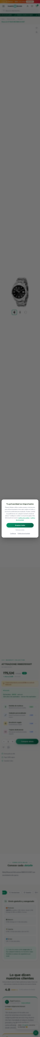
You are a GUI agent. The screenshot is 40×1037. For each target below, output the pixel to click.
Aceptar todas (20, 525)
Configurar (13, 533)
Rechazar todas (20, 529)
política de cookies (24, 518)
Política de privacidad (24, 533)
